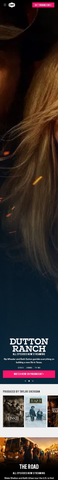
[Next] (56, 411)
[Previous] (1, 411)
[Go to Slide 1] (25, 381)
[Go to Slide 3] (32, 381)
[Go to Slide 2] (29, 381)
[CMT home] (12, 4)
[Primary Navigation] (5, 5)
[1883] (13, 411)
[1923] (35, 411)
